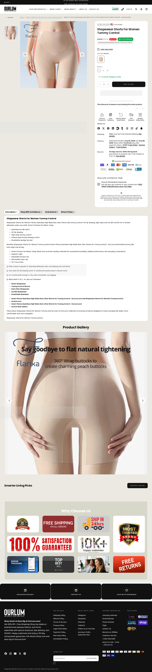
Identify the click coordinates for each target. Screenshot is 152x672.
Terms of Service (59, 622)
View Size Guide (106, 49)
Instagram (82, 615)
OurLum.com (103, 24)
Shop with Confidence (126, 594)
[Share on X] (103, 128)
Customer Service (109, 635)
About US (83, 9)
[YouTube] (15, 653)
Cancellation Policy (60, 639)
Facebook (82, 619)
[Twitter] (20, 653)
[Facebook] (5, 653)
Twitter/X (81, 625)
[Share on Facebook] (98, 128)
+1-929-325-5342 (108, 639)
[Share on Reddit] (117, 128)
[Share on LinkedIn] (113, 128)
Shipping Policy (59, 615)
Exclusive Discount (25, 594)
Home (22, 17)
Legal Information (60, 629)
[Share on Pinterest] (108, 128)
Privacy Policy (58, 625)
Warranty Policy (59, 635)
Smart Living (55, 9)
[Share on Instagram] (132, 128)
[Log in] (141, 9)
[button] (121, 91)
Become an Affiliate (110, 632)
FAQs (104, 625)
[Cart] (146, 9)
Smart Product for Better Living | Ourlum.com (44, 17)
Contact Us (94, 9)
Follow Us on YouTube (86, 629)
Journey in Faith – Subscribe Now (84, 633)
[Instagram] (10, 653)
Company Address (109, 615)
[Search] (136, 9)
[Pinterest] (24, 653)
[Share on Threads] (127, 128)
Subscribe (92, 658)
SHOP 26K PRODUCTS (37, 9)
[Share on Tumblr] (122, 128)
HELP (8, 2)
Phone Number (108, 622)
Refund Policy (58, 619)
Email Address (108, 619)
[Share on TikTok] (136, 128)
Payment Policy (59, 632)
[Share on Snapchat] (141, 128)
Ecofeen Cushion (137, 485)
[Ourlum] (14, 613)
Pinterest (81, 622)
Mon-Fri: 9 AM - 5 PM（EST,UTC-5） (110, 643)
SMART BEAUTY (70, 9)
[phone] (122, 9)
